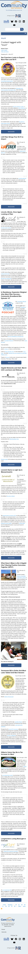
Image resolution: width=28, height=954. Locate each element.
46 (9, 906)
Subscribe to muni (1, 908)
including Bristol (18, 721)
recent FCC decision (13, 729)
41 (19, 904)
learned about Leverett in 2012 (9, 515)
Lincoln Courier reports (6, 227)
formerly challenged (11, 735)
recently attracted (22, 178)
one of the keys (22, 108)
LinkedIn (23, 21)
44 (3, 906)
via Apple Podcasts (9, 340)
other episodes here (9, 351)
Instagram (20, 21)
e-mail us (6, 349)
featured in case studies (6, 523)
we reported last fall (7, 890)
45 (6, 906)
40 (16, 904)
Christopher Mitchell (21, 301)
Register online (4, 459)
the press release (11, 496)
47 (12, 906)
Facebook (16, 21)
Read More (11, 131)
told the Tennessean (8, 696)
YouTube (14, 25)
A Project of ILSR (11, 15)
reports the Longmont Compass (11, 851)
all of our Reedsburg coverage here (15, 336)
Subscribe (4, 932)
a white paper (22, 523)
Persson (7, 357)
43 (25, 904)
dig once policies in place (18, 106)
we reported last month (8, 775)
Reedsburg (23, 307)
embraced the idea (5, 273)
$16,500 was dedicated (6, 278)
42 (22, 904)
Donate (6, 21)
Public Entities (4, 50)
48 (15, 906)
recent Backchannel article (7, 81)
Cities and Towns (5, 51)
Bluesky (12, 21)
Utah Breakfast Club (14, 439)
